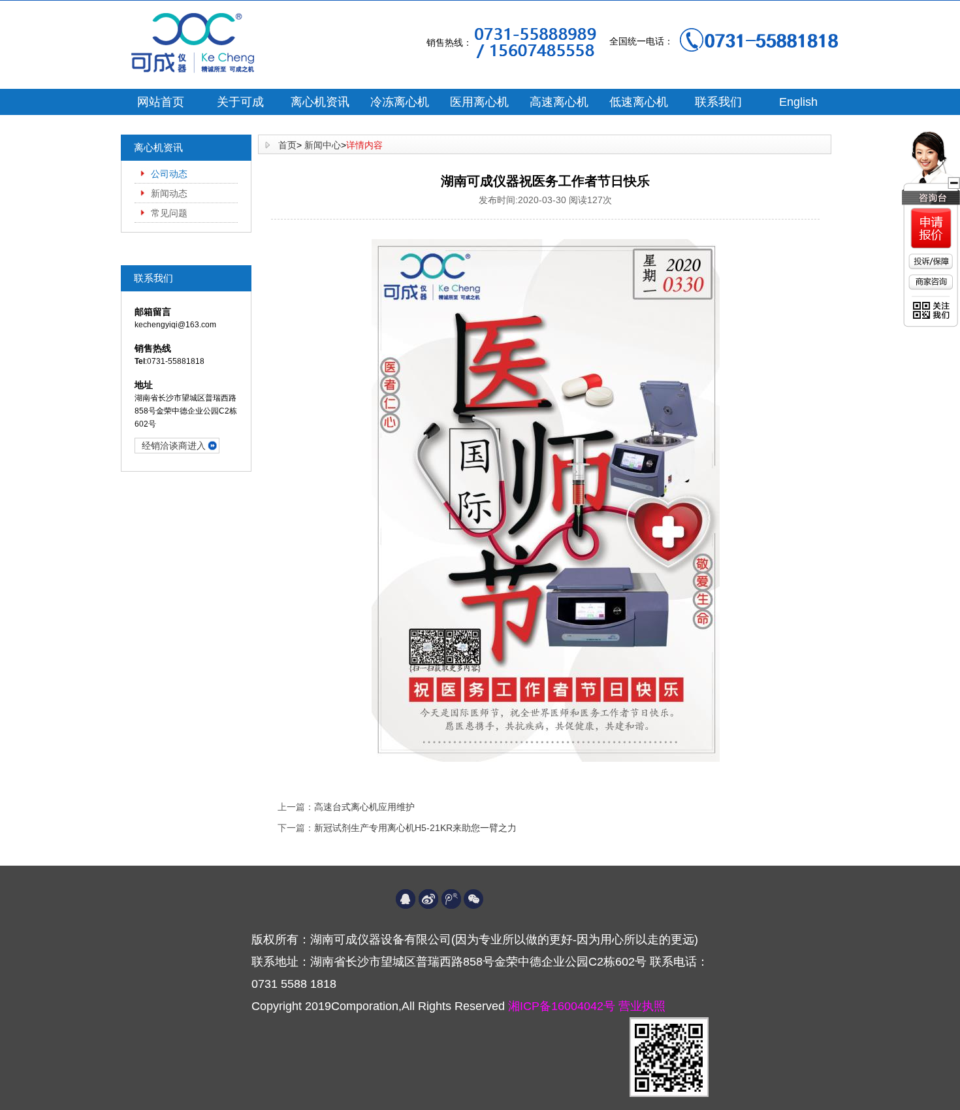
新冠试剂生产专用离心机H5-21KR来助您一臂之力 (415, 828)
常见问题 (169, 213)
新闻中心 (322, 145)
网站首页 (160, 101)
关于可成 (240, 101)
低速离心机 (638, 101)
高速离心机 (559, 101)
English (798, 101)
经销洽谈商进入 (174, 445)
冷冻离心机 (399, 101)
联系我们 (718, 101)
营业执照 (641, 1006)
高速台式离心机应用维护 (364, 807)
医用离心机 (479, 101)
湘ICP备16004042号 (563, 1006)
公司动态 (169, 174)
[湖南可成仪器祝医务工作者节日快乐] (545, 500)
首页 (287, 145)
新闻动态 (169, 193)
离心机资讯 (320, 101)
